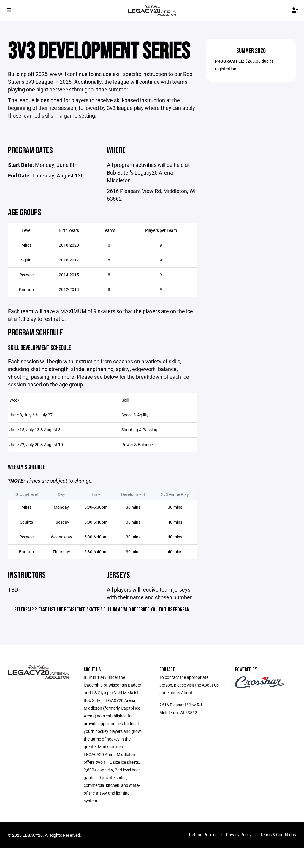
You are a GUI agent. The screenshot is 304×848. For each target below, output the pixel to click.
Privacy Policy (238, 834)
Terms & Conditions (278, 834)
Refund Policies (203, 834)
